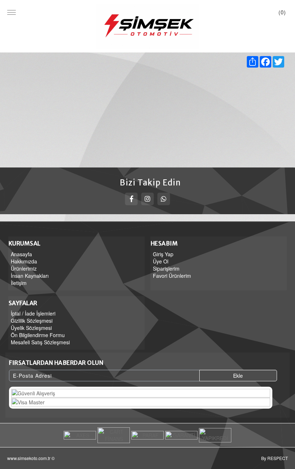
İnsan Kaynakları (30, 275)
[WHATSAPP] (164, 199)
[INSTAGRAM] (147, 199)
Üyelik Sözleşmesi (31, 327)
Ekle (238, 375)
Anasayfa (21, 254)
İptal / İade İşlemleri (33, 313)
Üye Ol (160, 261)
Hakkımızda (24, 261)
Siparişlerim (166, 268)
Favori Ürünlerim (172, 275)
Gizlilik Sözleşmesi (32, 320)
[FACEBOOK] (131, 199)
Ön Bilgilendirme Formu (38, 335)
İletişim (19, 282)
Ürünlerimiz (24, 268)
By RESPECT (274, 458)
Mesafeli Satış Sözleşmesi (40, 342)
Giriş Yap (163, 254)
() (282, 12)
